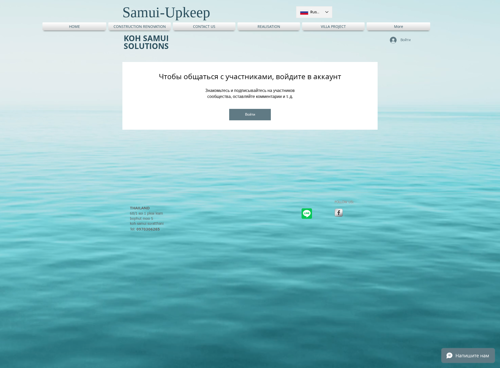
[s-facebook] (339, 213)
